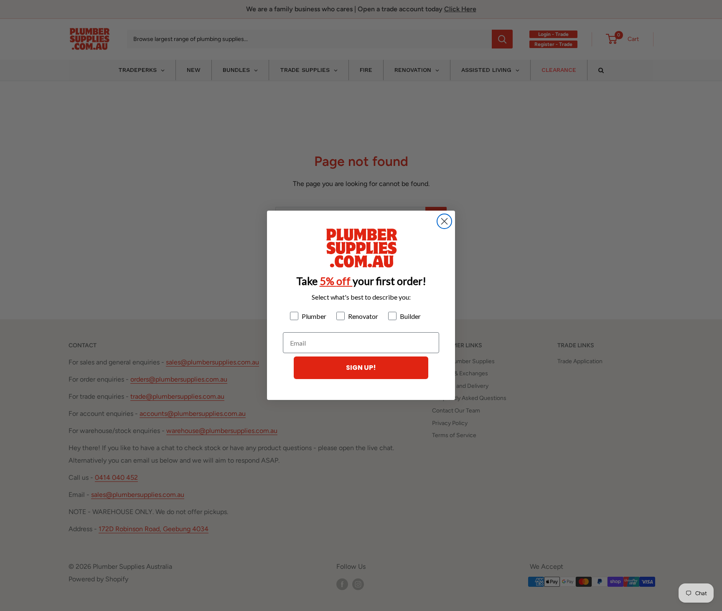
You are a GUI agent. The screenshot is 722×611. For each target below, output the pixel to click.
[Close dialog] (444, 221)
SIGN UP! (361, 368)
